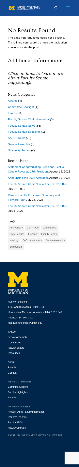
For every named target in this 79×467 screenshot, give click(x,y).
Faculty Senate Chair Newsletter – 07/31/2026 (37, 184)
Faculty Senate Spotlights (24, 131)
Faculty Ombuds (17, 427)
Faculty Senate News (21, 125)
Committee (33, 227)
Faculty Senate (49, 234)
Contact (12, 372)
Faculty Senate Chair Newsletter (28, 119)
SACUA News (16, 137)
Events (12, 113)
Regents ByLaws (17, 417)
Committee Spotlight (21, 106)
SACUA (12, 332)
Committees (14, 342)
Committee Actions (18, 386)
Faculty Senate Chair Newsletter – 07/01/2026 (37, 206)
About (11, 362)
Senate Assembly (19, 144)
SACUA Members (32, 240)
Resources (14, 353)
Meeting (14, 240)
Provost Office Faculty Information (26, 411)
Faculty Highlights (18, 392)
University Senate (19, 150)
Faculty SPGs (15, 422)
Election (32, 234)
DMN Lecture (17, 234)
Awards (12, 100)
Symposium (16, 246)
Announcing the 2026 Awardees (28, 177)
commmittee (49, 227)
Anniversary (16, 227)
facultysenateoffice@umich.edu (25, 322)
